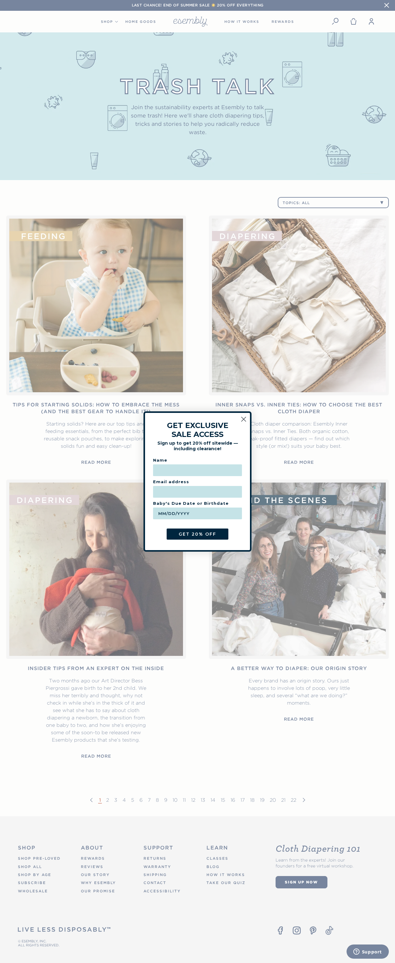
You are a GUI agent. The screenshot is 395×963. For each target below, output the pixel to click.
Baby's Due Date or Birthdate (191, 503)
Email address (171, 481)
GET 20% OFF (197, 534)
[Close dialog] (243, 419)
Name (160, 460)
